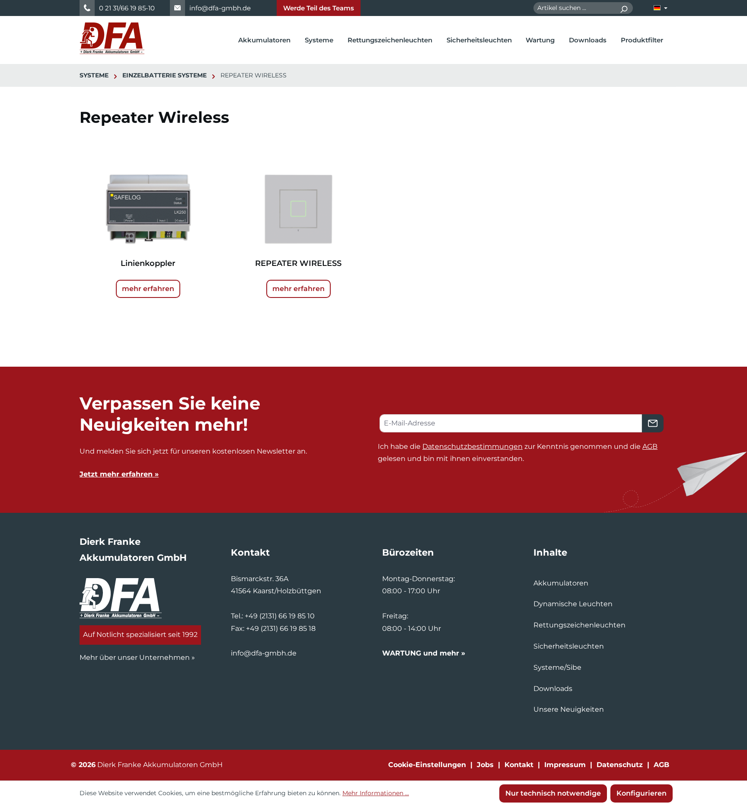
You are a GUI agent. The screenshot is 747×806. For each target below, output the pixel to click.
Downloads (552, 688)
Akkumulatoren (560, 583)
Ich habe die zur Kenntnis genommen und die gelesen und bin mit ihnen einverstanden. (518, 452)
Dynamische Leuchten (573, 604)
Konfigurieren (641, 793)
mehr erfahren (148, 289)
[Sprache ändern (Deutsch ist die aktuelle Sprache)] (660, 8)
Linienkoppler (148, 263)
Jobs (485, 765)
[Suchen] (623, 8)
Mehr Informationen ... (375, 793)
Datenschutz (620, 765)
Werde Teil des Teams (318, 8)
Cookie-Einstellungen (427, 765)
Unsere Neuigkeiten (568, 709)
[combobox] (574, 8)
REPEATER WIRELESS (298, 263)
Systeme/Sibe (557, 667)
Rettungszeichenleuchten (579, 625)
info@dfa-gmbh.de (220, 8)
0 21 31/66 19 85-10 (127, 8)
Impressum (565, 765)
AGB (650, 446)
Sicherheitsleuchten (568, 646)
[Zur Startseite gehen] (112, 38)
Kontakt (518, 765)
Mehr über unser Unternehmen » (137, 657)
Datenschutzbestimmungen (472, 446)
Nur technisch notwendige (553, 793)
